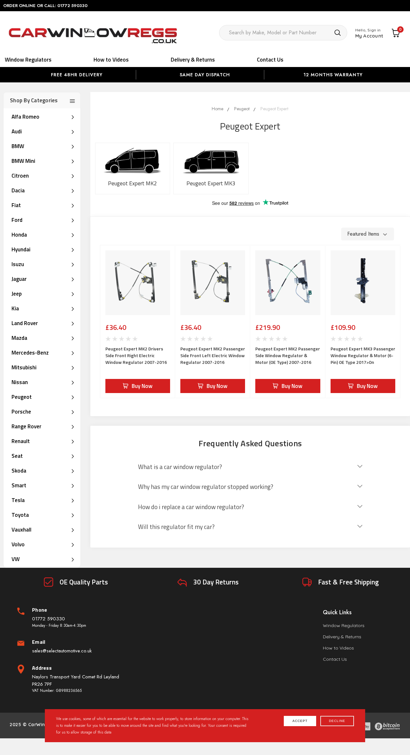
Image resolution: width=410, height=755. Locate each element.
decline (337, 721)
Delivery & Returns (193, 59)
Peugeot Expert (274, 108)
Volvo (18, 544)
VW (16, 559)
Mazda (19, 338)
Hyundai (21, 249)
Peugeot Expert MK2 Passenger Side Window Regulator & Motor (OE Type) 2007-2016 (287, 355)
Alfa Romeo (25, 117)
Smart (19, 485)
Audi (17, 131)
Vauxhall (21, 529)
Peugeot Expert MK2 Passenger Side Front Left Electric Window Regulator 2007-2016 (212, 355)
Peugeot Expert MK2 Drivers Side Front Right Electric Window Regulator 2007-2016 (136, 355)
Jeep (17, 293)
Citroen (20, 176)
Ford (17, 220)
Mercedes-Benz (30, 352)
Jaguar (19, 279)
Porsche (21, 411)
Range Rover (26, 426)
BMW (18, 146)
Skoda (19, 470)
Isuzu (18, 264)
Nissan (20, 382)
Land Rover (25, 323)
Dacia (18, 190)
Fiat (16, 205)
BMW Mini (23, 161)
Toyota (20, 515)
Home (217, 108)
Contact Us (270, 59)
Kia (15, 308)
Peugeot (22, 397)
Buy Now (142, 386)
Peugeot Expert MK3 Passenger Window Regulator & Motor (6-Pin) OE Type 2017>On (363, 355)
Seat (17, 456)
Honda (19, 235)
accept (300, 721)
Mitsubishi (24, 367)
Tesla (18, 500)
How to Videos (111, 59)
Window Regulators (28, 59)
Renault (21, 441)
